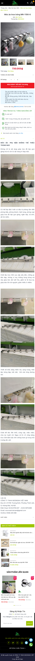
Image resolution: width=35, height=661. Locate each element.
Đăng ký (29, 623)
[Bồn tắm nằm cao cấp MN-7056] (5, 563)
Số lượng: (4, 79)
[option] (17, 39)
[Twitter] (13, 642)
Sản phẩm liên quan (17, 572)
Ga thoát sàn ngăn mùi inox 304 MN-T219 (21, 542)
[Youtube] (22, 642)
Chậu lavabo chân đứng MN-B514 (19, 552)
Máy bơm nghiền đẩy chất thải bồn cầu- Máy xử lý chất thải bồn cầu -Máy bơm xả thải (21, 532)
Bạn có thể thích (9, 526)
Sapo (21, 659)
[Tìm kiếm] (27, 3)
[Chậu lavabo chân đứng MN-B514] (5, 553)
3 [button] (18, 605)
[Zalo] (31, 640)
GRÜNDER (13, 530)
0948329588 (19, 106)
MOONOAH (13, 540)
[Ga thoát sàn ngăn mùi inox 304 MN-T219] (5, 543)
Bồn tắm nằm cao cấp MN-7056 (19, 562)
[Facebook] (8, 642)
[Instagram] (17, 642)
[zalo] (26, 642)
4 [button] (20, 605)
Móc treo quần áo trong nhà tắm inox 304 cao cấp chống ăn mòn (8, 597)
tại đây (21, 133)
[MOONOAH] (15, 2)
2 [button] (16, 605)
